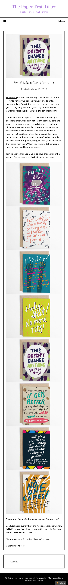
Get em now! (52, 519)
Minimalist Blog (55, 577)
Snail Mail (20, 545)
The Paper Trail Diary (34, 6)
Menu (61, 21)
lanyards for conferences (18, 124)
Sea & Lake (11, 97)
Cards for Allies (13, 110)
